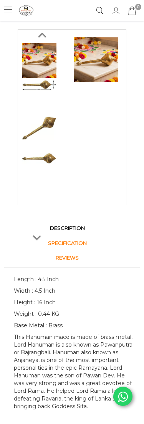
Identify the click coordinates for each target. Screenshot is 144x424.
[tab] (101, 11)
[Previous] (42, 33)
